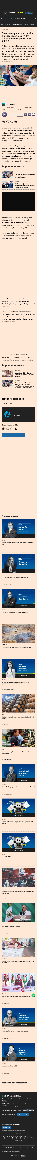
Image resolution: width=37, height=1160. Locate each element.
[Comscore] (15, 1156)
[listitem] (4, 114)
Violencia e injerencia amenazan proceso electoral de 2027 (18, 962)
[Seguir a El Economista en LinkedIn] (12, 1137)
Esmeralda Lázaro (7, 759)
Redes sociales (8, 403)
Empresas (4, 645)
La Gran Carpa (6, 856)
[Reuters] (3, 104)
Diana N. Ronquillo (7, 584)
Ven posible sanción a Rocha (11, 926)
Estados (17, 181)
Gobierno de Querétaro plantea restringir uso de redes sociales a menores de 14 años (25, 185)
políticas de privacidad (20, 1130)
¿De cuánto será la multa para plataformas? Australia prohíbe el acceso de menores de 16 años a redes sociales (24, 385)
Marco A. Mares (7, 549)
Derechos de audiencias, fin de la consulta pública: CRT (18, 543)
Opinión (4, 540)
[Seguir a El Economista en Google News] (32, 1137)
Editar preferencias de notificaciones (11, 1107)
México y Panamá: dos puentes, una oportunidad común (17, 822)
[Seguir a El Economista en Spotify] (20, 1137)
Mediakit (11, 1102)
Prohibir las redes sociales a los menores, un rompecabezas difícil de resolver (25, 175)
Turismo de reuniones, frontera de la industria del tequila (18, 717)
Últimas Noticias (6, 24)
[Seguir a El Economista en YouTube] (16, 1137)
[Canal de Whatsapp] (33, 995)
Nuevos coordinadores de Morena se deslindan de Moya (17, 997)
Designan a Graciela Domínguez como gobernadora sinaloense (18, 892)
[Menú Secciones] (2, 18)
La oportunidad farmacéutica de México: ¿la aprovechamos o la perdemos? (16, 683)
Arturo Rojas (6, 933)
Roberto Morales (7, 654)
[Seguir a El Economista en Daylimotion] (28, 1137)
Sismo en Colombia (29, 24)
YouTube (5, 304)
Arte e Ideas (18, 172)
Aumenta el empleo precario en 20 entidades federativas (16, 752)
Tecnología (18, 370)
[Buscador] (5, 18)
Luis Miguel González (8, 794)
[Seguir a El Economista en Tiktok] (20, 1141)
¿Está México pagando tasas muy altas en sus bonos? (18, 787)
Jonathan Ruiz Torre (8, 619)
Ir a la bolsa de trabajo (23, 1114)
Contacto (5, 1105)
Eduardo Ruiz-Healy (7, 1038)
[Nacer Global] (28, 1110)
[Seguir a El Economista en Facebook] (4, 1137)
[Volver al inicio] (18, 1096)
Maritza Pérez (6, 898)
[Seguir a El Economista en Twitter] (8, 1137)
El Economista (14, 1098)
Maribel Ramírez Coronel (8, 689)
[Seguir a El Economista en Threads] (16, 1141)
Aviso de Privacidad (15, 1103)
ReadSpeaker (20, 116)
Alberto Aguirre (7, 1073)
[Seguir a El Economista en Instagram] (24, 1137)
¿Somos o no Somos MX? (9, 1066)
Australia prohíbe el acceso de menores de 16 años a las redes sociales (24, 374)
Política (4, 889)
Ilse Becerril (6, 724)
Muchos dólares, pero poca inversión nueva (15, 1031)
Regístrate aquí (6, 1127)
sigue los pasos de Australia (15, 356)
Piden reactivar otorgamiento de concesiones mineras (16, 648)
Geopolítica (5, 29)
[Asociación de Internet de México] (23, 1156)
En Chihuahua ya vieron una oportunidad (15, 612)
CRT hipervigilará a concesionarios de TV (15, 577)
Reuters (12, 104)
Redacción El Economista (9, 863)
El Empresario (22, 1098)
